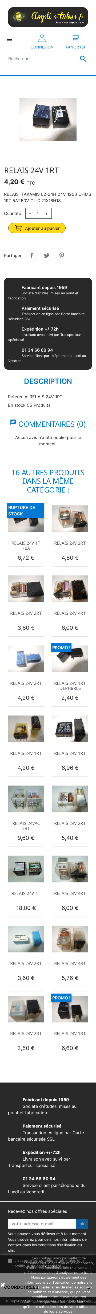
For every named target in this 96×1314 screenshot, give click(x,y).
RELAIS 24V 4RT (70, 613)
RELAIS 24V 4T (26, 893)
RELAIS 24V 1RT (26, 753)
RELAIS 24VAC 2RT (26, 825)
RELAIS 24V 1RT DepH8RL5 (70, 685)
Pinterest (61, 255)
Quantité (12, 213)
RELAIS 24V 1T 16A (26, 545)
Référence (18, 396)
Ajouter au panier (42, 228)
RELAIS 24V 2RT (70, 543)
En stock (17, 405)
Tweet (46, 255)
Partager (31, 255)
